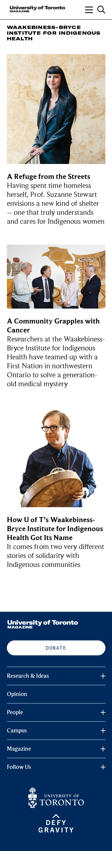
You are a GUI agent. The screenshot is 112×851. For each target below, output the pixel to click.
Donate (56, 648)
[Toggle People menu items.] (103, 712)
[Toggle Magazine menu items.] (103, 748)
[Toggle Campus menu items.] (103, 730)
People (15, 712)
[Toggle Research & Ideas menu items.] (103, 676)
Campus (17, 730)
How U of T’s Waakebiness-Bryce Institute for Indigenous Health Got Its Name (55, 529)
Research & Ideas (28, 676)
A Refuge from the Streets (48, 176)
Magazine (19, 748)
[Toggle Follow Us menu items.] (103, 767)
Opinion (17, 694)
